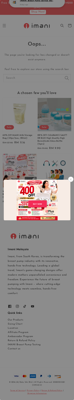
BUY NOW (37, 204)
